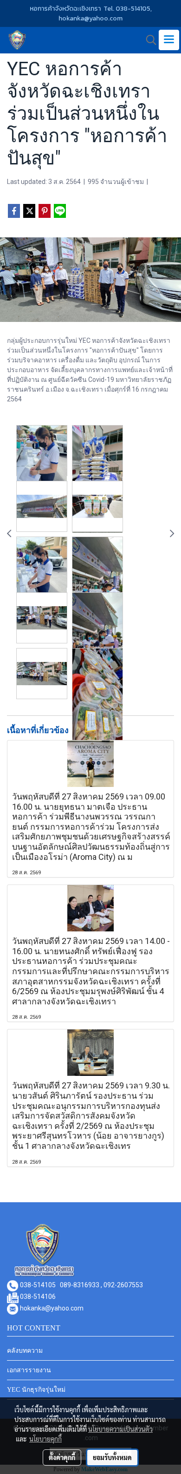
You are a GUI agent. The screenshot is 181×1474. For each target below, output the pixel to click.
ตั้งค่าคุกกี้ (62, 1457)
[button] (148, 40)
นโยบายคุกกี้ (45, 1439)
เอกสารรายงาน (29, 1370)
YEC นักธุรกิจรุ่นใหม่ (36, 1389)
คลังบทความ (25, 1350)
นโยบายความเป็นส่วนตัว (120, 1429)
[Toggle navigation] (169, 40)
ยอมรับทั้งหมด (112, 1457)
